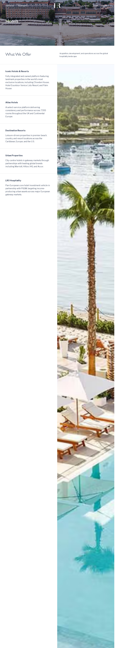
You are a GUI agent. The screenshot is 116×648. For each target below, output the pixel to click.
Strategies (22, 5)
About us (9, 5)
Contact (105, 5)
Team (95, 5)
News (86, 5)
